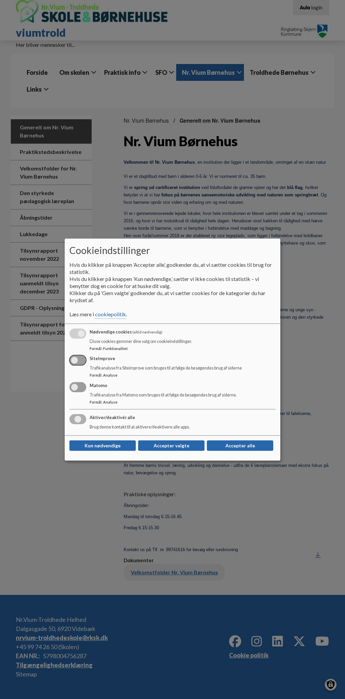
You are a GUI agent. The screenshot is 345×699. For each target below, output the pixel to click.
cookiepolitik (110, 314)
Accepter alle (240, 445)
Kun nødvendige (103, 445)
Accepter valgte (171, 445)
